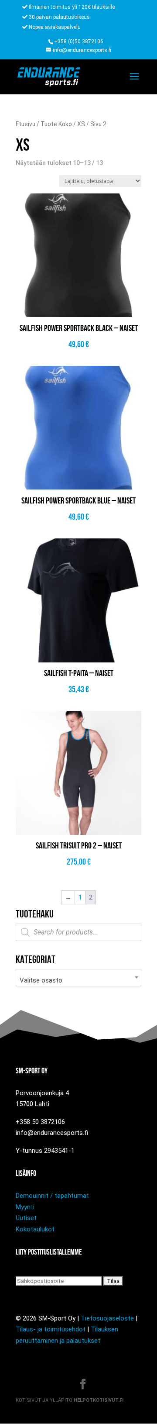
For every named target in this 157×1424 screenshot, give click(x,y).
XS (81, 124)
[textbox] (78, 980)
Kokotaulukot (35, 1229)
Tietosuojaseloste (107, 1318)
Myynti (25, 1207)
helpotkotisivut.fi (98, 1400)
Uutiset (26, 1218)
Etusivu (25, 124)
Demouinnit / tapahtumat (52, 1196)
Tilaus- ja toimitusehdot (50, 1329)
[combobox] (78, 977)
